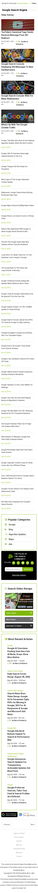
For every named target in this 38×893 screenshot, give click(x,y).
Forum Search (19, 837)
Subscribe (27, 569)
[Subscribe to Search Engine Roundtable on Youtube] (27, 563)
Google (10, 645)
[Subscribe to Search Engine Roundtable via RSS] (32, 563)
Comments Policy (19, 849)
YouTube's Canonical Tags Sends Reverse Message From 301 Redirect (17, 35)
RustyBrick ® (24, 873)
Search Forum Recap (15, 671)
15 (19, 131)
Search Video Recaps (15, 691)
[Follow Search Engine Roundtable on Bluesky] (23, 563)
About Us (19, 845)
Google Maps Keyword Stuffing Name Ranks (17, 205)
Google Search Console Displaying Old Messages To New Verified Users (17, 67)
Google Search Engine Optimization (15, 755)
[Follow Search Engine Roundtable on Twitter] (18, 563)
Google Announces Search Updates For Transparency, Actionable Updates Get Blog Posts (18, 765)
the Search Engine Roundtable (22, 864)
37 (10, 663)
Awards (19, 841)
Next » (33, 824)
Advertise (19, 852)
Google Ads (11, 728)
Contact (19, 856)
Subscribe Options (19, 575)
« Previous (6, 824)
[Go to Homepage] (15, 3)
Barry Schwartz (21, 663)
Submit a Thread (19, 833)
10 (19, 42)
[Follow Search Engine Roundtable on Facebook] (13, 563)
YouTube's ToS (21, 888)
